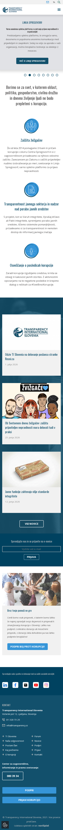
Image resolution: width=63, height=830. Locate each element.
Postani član (11, 745)
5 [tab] (43, 75)
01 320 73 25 (13, 719)
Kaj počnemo (11, 749)
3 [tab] (34, 75)
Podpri (37, 745)
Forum (37, 736)
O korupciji (10, 754)
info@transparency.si (17, 725)
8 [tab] (57, 75)
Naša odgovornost (14, 740)
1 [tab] (25, 75)
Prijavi (37, 749)
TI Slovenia (10, 736)
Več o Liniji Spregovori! (32, 61)
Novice (37, 740)
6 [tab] (48, 75)
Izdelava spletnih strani (25, 825)
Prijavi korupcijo (29, 800)
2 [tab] (30, 75)
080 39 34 (13, 776)
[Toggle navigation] (59, 9)
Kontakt (38, 754)
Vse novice (31, 523)
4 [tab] (39, 75)
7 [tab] (52, 75)
